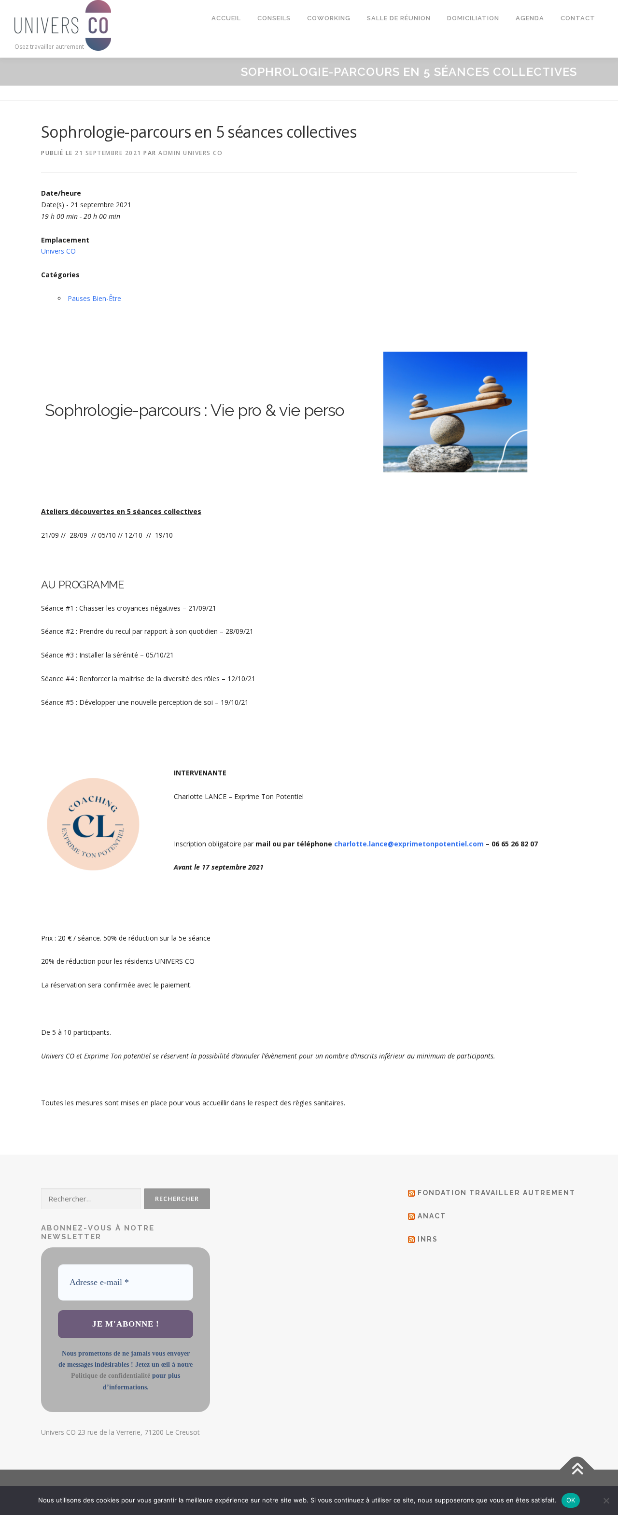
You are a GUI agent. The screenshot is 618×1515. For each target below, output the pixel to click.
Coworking (329, 18)
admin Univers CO (190, 153)
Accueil (226, 18)
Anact (432, 1216)
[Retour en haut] (577, 1470)
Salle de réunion (399, 18)
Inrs (428, 1239)
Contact (578, 18)
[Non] (606, 1500)
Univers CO (58, 251)
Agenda (530, 18)
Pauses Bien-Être (94, 298)
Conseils (274, 18)
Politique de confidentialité (110, 1375)
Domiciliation (473, 18)
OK (571, 1500)
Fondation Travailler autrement (497, 1193)
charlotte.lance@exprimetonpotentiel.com (409, 843)
